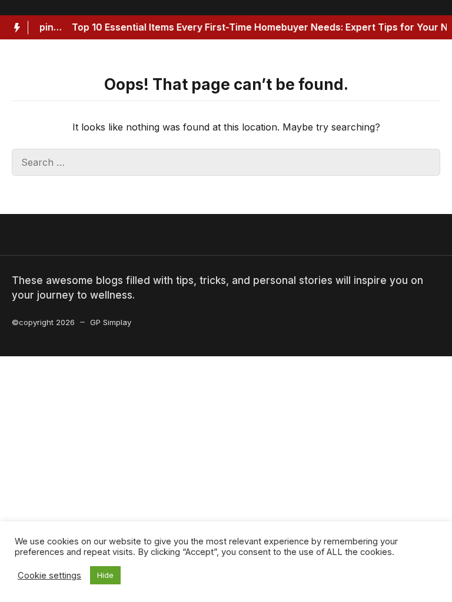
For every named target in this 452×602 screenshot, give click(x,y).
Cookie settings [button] (49, 575)
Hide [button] (105, 575)
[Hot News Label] (14, 28)
